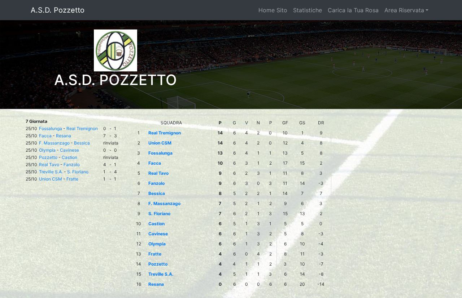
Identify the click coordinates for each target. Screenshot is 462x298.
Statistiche (307, 10)
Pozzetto (48, 157)
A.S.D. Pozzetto (57, 10)
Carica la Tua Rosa (353, 10)
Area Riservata (404, 10)
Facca (45, 135)
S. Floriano (77, 171)
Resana (63, 135)
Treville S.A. (51, 171)
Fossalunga (50, 128)
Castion (69, 157)
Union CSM (50, 179)
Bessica (82, 143)
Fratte (72, 179)
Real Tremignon (82, 128)
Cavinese (69, 150)
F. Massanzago (54, 143)
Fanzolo (72, 164)
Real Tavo (49, 164)
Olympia (47, 150)
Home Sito (272, 10)
